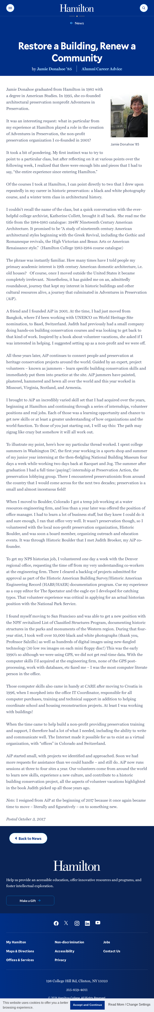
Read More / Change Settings (129, 1004)
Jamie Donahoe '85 (54, 69)
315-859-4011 (77, 989)
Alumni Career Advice (102, 69)
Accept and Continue (87, 1004)
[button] (10, 8)
